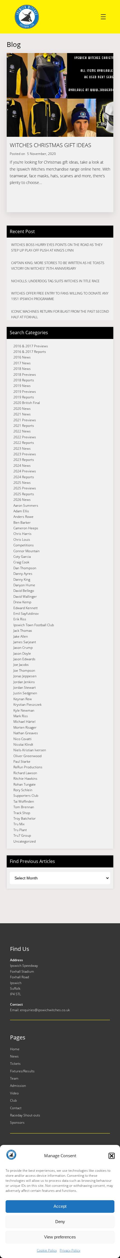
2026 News (22, 499)
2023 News (22, 448)
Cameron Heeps (25, 528)
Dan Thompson (24, 568)
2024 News (22, 465)
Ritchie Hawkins (25, 778)
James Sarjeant (24, 642)
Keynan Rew (22, 699)
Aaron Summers (25, 505)
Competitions (23, 545)
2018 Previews (24, 374)
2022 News (22, 431)
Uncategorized (24, 841)
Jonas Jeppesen (25, 676)
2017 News (22, 363)
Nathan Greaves (25, 733)
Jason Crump (23, 647)
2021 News (22, 414)
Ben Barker (22, 522)
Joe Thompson (24, 670)
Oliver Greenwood (27, 756)
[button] (111, 1156)
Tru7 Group (22, 835)
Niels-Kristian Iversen (29, 750)
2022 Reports (23, 442)
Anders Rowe (23, 516)
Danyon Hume (24, 585)
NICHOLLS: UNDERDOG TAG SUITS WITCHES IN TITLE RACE (55, 281)
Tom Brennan (23, 807)
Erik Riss (19, 619)
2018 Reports (23, 380)
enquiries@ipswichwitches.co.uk (45, 1010)
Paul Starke (21, 761)
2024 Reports (23, 477)
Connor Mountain (26, 551)
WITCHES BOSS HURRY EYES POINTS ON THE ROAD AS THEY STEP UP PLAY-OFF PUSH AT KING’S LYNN (56, 247)
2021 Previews (24, 420)
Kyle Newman (23, 710)
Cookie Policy (47, 1250)
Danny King (21, 579)
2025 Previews (24, 488)
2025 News (22, 482)
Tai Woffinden (23, 801)
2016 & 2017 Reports (29, 351)
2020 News (22, 408)
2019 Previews (24, 391)
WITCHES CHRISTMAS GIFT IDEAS (50, 145)
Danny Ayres (22, 573)
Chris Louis (21, 539)
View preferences (60, 1237)
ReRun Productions (27, 767)
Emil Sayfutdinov (26, 613)
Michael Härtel (24, 721)
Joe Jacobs (21, 664)
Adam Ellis (21, 511)
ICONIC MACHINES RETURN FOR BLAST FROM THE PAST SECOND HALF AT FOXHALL (60, 314)
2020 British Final (26, 402)
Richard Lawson (25, 773)
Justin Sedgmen (25, 693)
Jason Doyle (22, 653)
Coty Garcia (22, 556)
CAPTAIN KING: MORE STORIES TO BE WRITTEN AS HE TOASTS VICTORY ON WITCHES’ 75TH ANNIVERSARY (57, 265)
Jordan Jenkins (24, 682)
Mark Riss (20, 716)
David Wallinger (25, 596)
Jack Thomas (22, 630)
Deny (60, 1221)
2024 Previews (24, 471)
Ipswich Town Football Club (33, 625)
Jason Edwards (24, 659)
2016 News (22, 357)
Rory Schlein (22, 790)
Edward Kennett (25, 608)
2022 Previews (24, 437)
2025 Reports (23, 494)
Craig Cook (21, 562)
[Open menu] (103, 17)
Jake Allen (20, 636)
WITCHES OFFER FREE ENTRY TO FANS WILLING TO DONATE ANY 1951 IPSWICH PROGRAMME (59, 296)
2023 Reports (23, 459)
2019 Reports (23, 397)
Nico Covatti (22, 738)
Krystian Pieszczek (27, 704)
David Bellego (23, 590)
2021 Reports (23, 425)
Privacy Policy (70, 1250)
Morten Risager (25, 727)
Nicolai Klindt (23, 744)
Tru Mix (19, 824)
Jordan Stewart (24, 687)
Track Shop (21, 812)
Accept (60, 1206)
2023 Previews (24, 454)
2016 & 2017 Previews (30, 346)
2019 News (22, 385)
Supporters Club (25, 795)
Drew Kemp (22, 602)
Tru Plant (20, 829)
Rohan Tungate (24, 784)
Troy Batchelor (24, 818)
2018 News (22, 368)
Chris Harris (22, 533)
